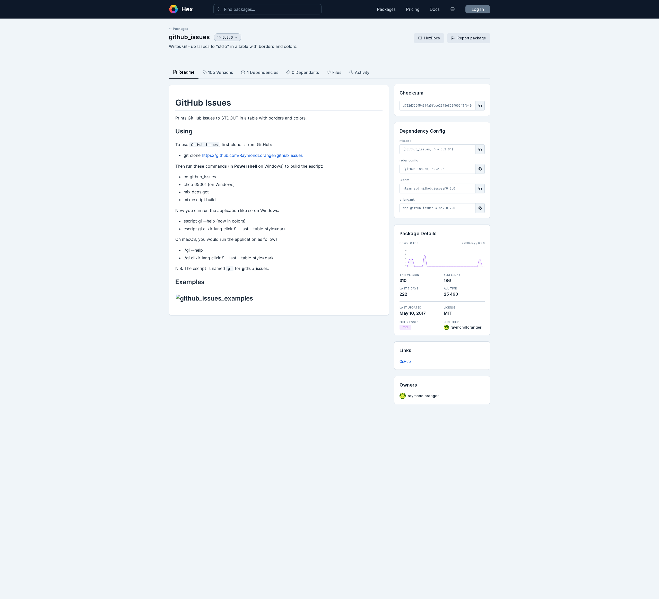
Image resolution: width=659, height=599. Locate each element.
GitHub (405, 361)
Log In (478, 9)
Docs (435, 9)
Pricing (412, 9)
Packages (386, 9)
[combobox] (267, 9)
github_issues (189, 37)
